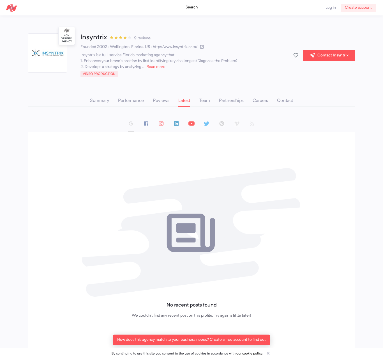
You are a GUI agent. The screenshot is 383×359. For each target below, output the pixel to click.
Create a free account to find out (238, 340)
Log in (331, 8)
